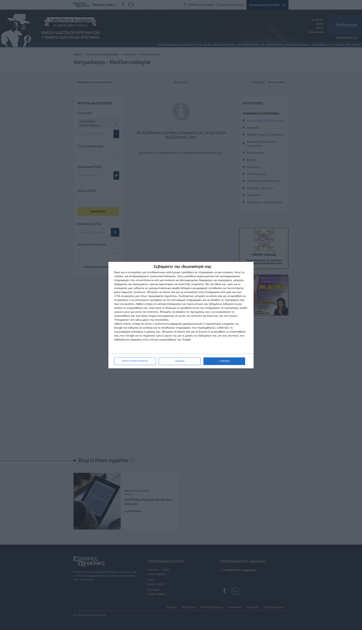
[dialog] (181, 315)
